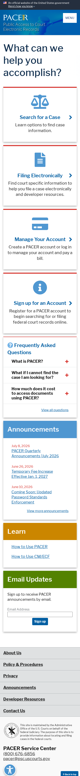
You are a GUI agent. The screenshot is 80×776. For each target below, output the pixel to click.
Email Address (18, 609)
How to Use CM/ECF (30, 556)
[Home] (15, 17)
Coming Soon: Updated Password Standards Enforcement (31, 497)
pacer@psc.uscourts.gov (26, 758)
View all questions (55, 410)
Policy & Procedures (23, 664)
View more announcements (48, 511)
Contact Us (14, 710)
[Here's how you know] (40, 5)
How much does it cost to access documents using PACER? (33, 393)
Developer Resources (24, 699)
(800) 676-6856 (19, 753)
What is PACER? (27, 361)
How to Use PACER (29, 546)
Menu (69, 18)
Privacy (10, 675)
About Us (12, 652)
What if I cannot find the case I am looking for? (34, 375)
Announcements (19, 687)
